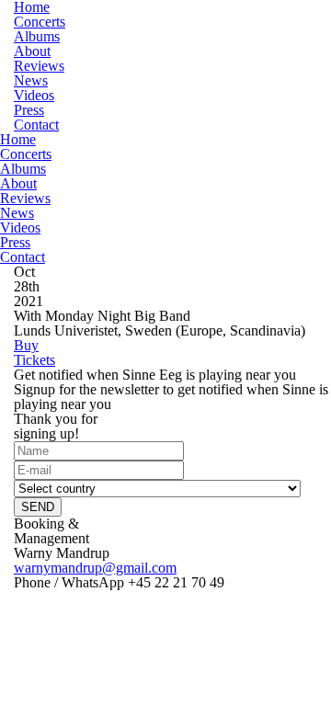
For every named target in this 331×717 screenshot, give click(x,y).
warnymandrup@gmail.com (95, 567)
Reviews (39, 66)
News (31, 80)
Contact (36, 124)
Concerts (39, 21)
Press (29, 110)
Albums (37, 36)
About (32, 51)
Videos (34, 95)
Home (18, 139)
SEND (37, 507)
